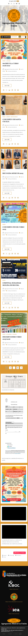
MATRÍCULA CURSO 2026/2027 (10, 64)
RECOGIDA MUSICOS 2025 (12, 173)
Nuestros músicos (14, 116)
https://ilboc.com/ (14, 589)
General (3, 60)
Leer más (7, 85)
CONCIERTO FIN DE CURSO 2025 (13, 228)
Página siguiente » (14, 370)
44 (17, 368)
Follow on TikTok (20, 552)
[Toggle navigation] (26, 32)
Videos (4, 555)
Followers (18, 555)
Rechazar (10, 633)
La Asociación (9, 334)
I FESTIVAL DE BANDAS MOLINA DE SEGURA (11, 284)
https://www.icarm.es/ (14, 613)
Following (11, 555)
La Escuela (8, 60)
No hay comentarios (12, 71)
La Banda (8, 116)
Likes (4, 557)
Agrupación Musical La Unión (14, 24)
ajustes (11, 631)
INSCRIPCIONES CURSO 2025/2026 (12, 338)
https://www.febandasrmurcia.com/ (14, 601)
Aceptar (4, 633)
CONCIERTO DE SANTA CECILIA (11, 120)
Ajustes (16, 633)
